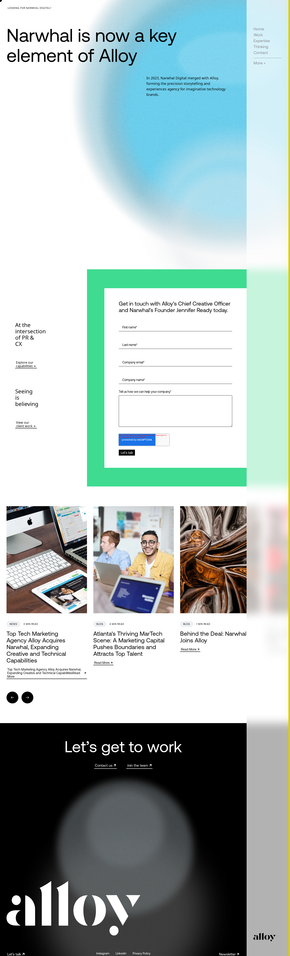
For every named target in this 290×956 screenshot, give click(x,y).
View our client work (24, 424)
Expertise (262, 40)
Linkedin (121, 953)
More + (260, 63)
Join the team (137, 765)
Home (259, 29)
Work (258, 34)
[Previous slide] (12, 697)
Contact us (103, 765)
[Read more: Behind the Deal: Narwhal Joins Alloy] (220, 579)
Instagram (102, 953)
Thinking (261, 46)
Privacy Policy (141, 953)
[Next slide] (27, 697)
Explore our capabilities (24, 364)
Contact (261, 52)
